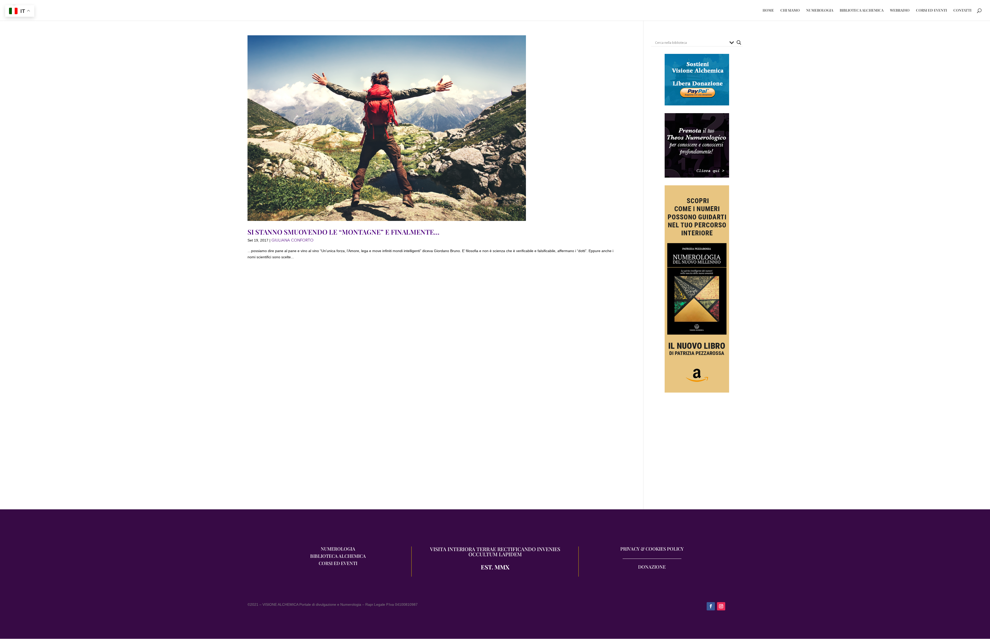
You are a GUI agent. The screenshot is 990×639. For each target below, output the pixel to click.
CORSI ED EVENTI (931, 11)
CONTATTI (962, 11)
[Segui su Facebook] (711, 606)
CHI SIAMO (790, 11)
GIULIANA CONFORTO (292, 240)
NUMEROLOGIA (819, 11)
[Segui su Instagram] (721, 606)
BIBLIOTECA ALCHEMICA (862, 11)
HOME (768, 11)
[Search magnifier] (738, 42)
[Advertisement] (696, 453)
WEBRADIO (900, 11)
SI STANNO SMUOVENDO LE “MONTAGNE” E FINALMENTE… (343, 231)
